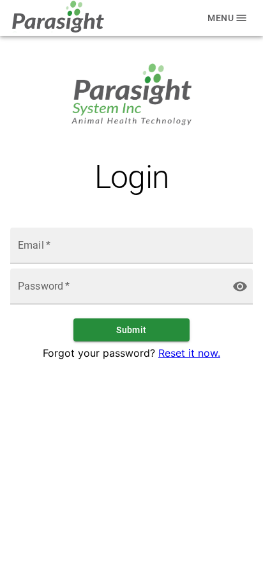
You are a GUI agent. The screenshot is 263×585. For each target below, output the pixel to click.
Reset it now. (189, 353)
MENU (220, 18)
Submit (131, 330)
